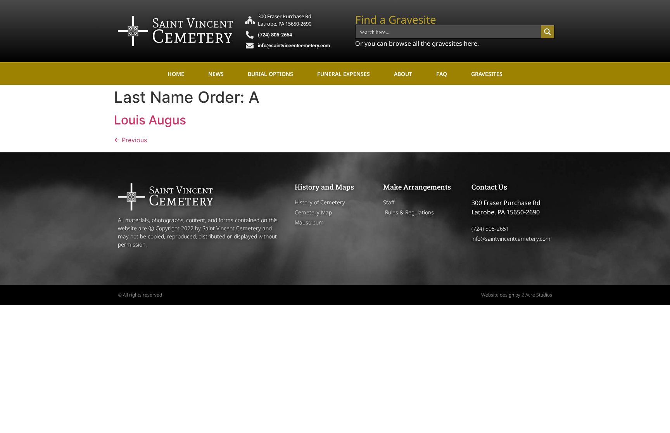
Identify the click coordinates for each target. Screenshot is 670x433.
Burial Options (270, 74)
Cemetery (192, 36)
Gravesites (486, 74)
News (216, 74)
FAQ (441, 74)
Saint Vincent (192, 23)
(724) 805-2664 (275, 35)
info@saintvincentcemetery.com (294, 45)
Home (176, 74)
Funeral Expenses (343, 74)
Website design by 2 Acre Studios (516, 295)
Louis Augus (150, 120)
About (403, 74)
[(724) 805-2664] (250, 35)
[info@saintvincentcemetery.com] (250, 46)
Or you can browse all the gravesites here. (417, 43)
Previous (130, 140)
